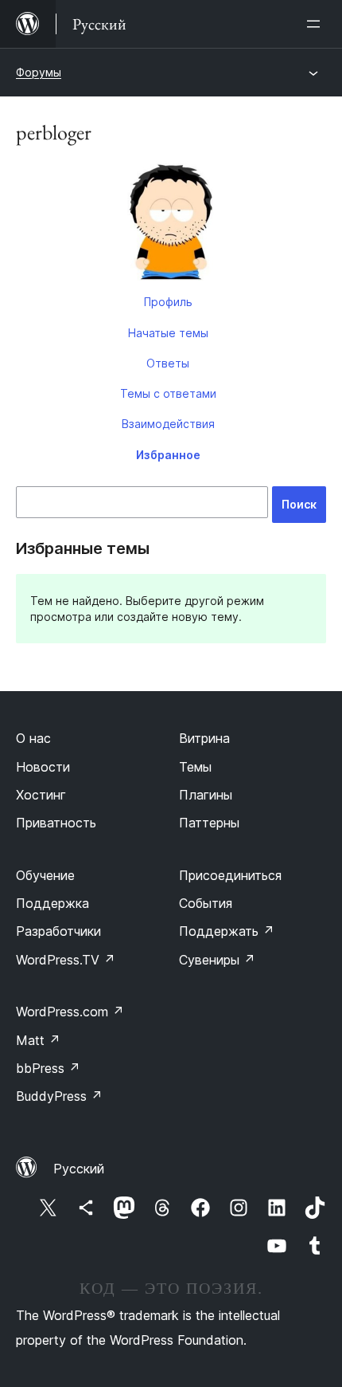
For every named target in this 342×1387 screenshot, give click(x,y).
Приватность (56, 823)
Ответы (167, 363)
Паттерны (209, 823)
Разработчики (58, 931)
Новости (43, 767)
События (205, 903)
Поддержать (226, 931)
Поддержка (52, 903)
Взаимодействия (168, 423)
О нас (33, 738)
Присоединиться (230, 875)
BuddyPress (59, 1096)
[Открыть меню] (316, 24)
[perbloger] (171, 224)
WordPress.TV (65, 960)
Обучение (45, 875)
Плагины (205, 795)
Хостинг (41, 795)
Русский (78, 1169)
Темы (195, 767)
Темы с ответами (168, 393)
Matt (38, 1040)
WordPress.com (70, 1012)
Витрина (204, 738)
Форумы (38, 72)
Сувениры (217, 960)
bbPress (48, 1068)
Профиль (168, 301)
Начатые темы (168, 333)
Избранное (168, 455)
